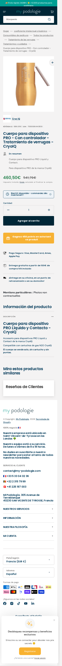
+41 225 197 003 (16, 482)
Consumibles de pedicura (15, 35)
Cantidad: (7, 198)
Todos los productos (43, 35)
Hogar (6, 31)
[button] (4, 11)
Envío (22, 177)
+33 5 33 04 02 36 (18, 471)
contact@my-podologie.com (22, 466)
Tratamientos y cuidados (15, 44)
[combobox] (28, 19)
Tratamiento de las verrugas (21, 39)
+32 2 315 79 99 (16, 477)
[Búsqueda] (50, 19)
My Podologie (22, 414)
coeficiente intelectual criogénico (30, 31)
